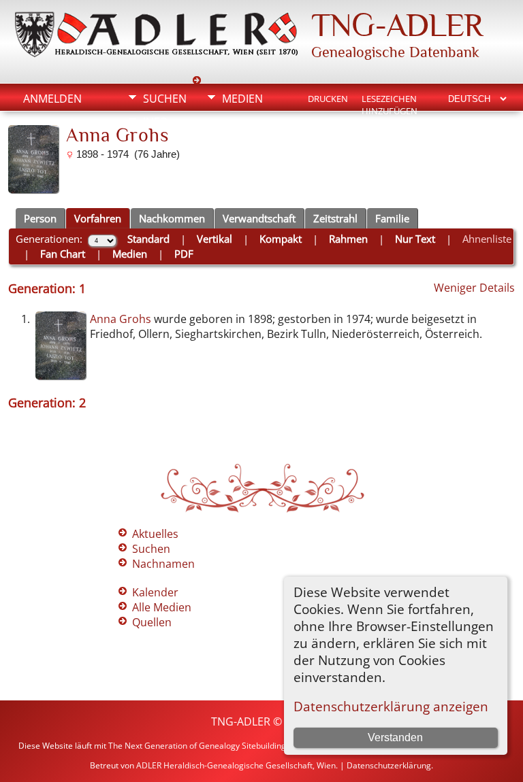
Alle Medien (161, 607)
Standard (148, 238)
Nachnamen (163, 563)
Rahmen (348, 238)
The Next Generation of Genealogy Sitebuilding (197, 745)
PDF (183, 253)
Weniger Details (474, 287)
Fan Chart (62, 253)
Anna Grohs (120, 318)
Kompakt (280, 238)
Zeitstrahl (335, 218)
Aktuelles (155, 533)
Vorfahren (97, 218)
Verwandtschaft (259, 218)
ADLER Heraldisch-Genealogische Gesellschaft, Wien (236, 765)
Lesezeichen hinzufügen (389, 99)
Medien (242, 98)
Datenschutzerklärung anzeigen (391, 706)
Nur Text (415, 238)
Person (40, 218)
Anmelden (52, 98)
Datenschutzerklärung (389, 765)
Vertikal (214, 238)
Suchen (165, 98)
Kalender (155, 592)
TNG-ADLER (397, 25)
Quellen (152, 622)
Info (155, 121)
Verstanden (395, 737)
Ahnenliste (486, 238)
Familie (392, 218)
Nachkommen (172, 218)
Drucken (328, 98)
